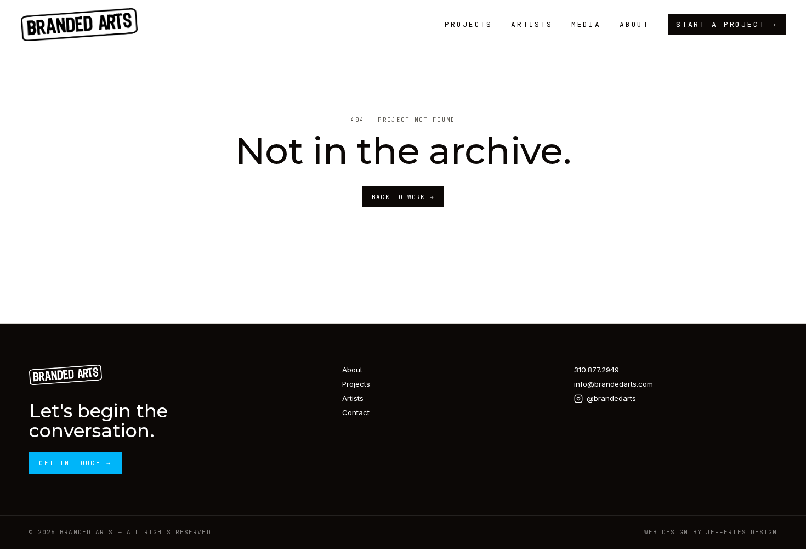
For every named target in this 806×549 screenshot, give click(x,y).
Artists (532, 24)
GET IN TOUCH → (75, 463)
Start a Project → (726, 24)
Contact (356, 412)
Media (586, 24)
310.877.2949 (596, 369)
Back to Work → (403, 197)
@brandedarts (611, 398)
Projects (468, 24)
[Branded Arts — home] (79, 24)
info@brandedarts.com (613, 384)
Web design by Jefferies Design (710, 532)
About (634, 24)
